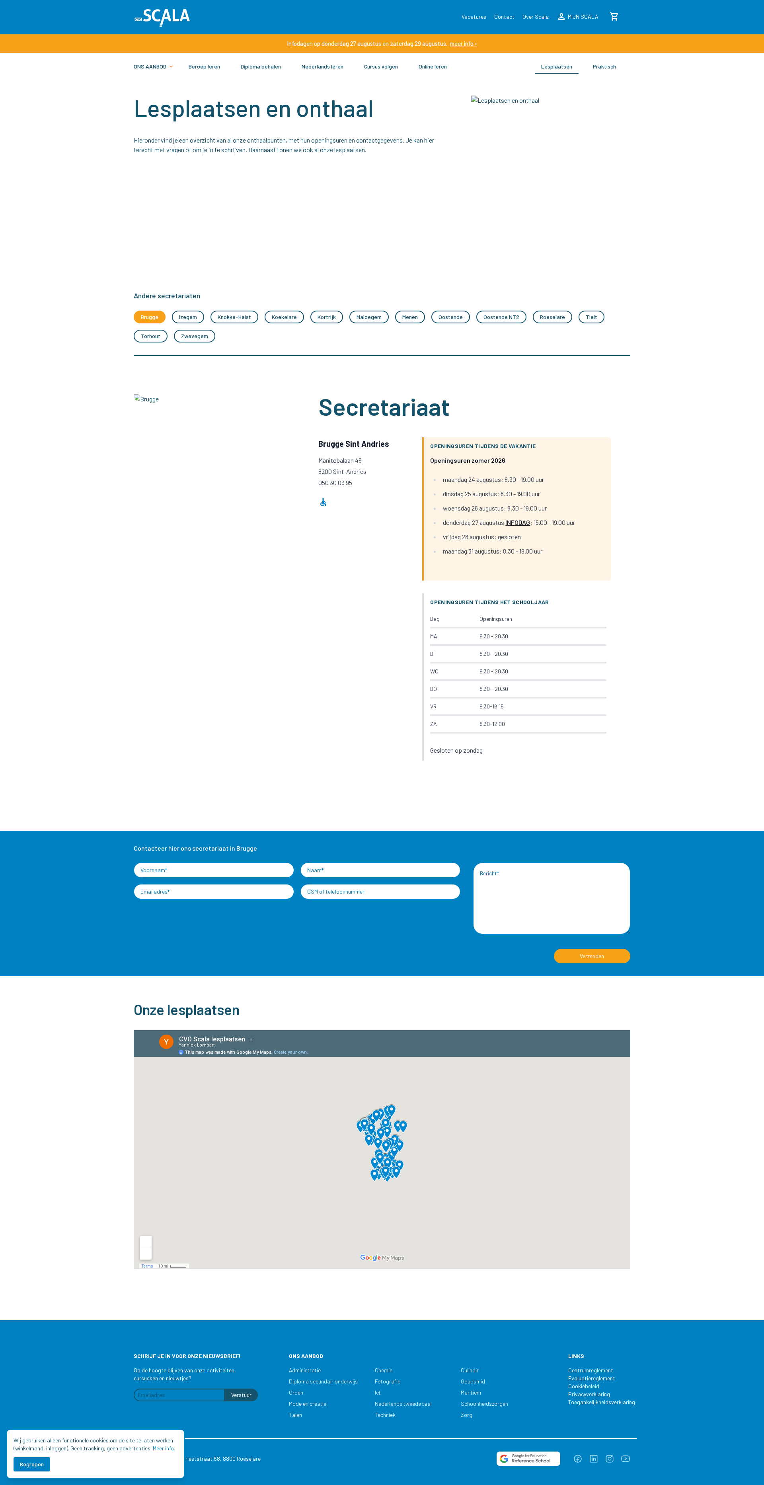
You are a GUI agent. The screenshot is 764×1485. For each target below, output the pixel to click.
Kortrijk (327, 316)
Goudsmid (473, 1381)
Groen (296, 1392)
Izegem (188, 316)
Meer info (163, 1448)
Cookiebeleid (583, 1386)
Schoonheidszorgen (484, 1403)
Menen (410, 316)
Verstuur (241, 1394)
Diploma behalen (261, 66)
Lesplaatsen (556, 66)
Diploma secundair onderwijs (323, 1381)
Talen (295, 1414)
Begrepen (32, 1464)
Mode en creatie (307, 1403)
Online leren (433, 66)
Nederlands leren (322, 66)
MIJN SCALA (577, 17)
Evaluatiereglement (591, 1378)
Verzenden (592, 956)
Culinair (470, 1370)
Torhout (150, 336)
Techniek (385, 1414)
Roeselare (552, 316)
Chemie (383, 1370)
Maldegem (369, 316)
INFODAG (517, 522)
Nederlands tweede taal (403, 1403)
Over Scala (535, 16)
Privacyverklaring (589, 1394)
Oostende (451, 316)
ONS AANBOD (150, 66)
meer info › (463, 43)
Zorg (466, 1414)
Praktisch (604, 66)
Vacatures (474, 16)
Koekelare (284, 316)
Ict (378, 1392)
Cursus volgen (381, 66)
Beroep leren (204, 66)
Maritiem (471, 1392)
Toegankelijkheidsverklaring (597, 1402)
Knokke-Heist (234, 316)
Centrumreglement (590, 1370)
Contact (504, 16)
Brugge (149, 316)
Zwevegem (194, 336)
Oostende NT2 (501, 316)
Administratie (305, 1370)
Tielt (591, 316)
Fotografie (387, 1381)
